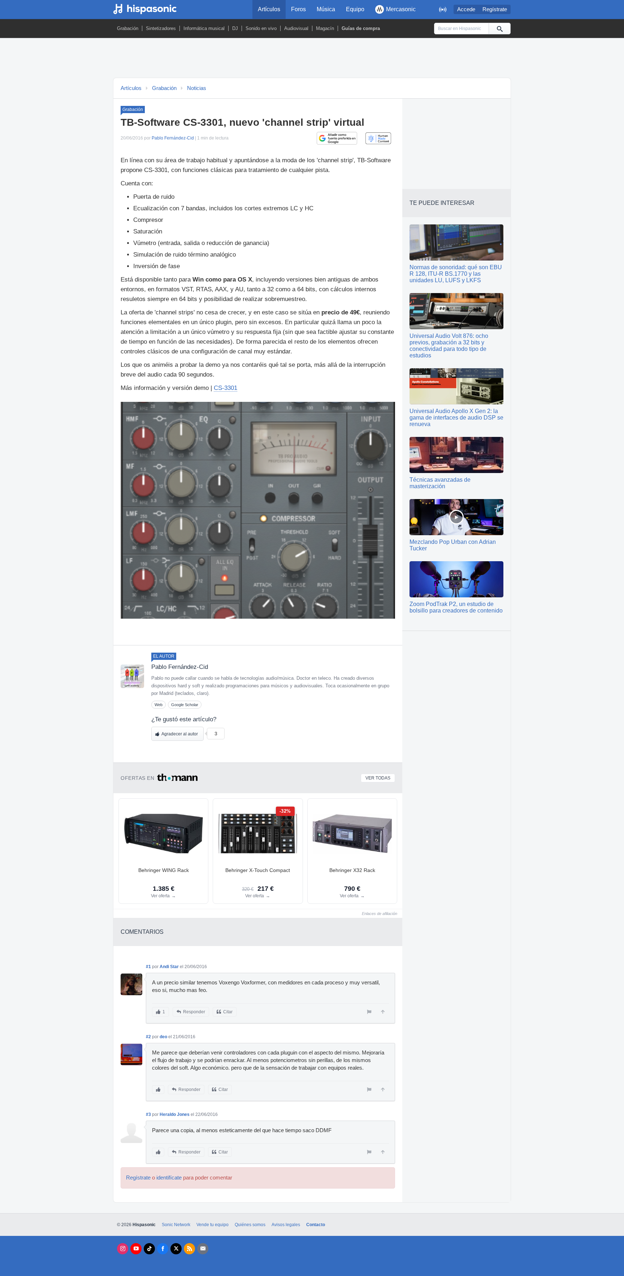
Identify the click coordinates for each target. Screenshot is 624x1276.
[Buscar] (499, 28)
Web (158, 705)
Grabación (127, 28)
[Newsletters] (202, 1248)
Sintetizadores (161, 28)
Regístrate (494, 9)
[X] (176, 1248)
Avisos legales (286, 1224)
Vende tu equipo (212, 1224)
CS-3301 (225, 387)
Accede (466, 9)
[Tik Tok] (149, 1248)
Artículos (269, 9)
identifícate (169, 1178)
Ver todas (377, 778)
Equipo (355, 9)
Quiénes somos (250, 1224)
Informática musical (204, 28)
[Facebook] (162, 1248)
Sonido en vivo (261, 28)
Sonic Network (176, 1224)
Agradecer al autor (179, 733)
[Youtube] (136, 1248)
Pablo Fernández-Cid (173, 138)
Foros (298, 9)
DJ (235, 28)
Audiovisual (296, 28)
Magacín (325, 28)
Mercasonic (401, 9)
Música (326, 9)
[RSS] (189, 1248)
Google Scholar (184, 705)
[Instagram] (122, 1248)
